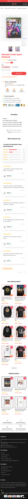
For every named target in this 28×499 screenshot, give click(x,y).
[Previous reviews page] (18, 272)
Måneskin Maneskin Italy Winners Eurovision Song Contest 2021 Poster (20, 299)
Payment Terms (4, 468)
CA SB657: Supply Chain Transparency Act (10, 460)
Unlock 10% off (3, 493)
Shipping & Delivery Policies (6, 466)
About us (3, 452)
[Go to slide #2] (17, 48)
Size (2, 64)
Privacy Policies (4, 456)
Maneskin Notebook (22, 8)
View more (14, 368)
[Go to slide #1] (10, 48)
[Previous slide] (2, 27)
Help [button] (25, 497)
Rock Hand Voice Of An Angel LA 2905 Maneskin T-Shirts (7, 299)
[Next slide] (25, 27)
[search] (24, 4)
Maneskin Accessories (10, 8)
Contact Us (3, 472)
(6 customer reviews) (12, 60)
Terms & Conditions (5, 454)
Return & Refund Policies (6, 470)
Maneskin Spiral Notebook (20, 389)
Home (2, 8)
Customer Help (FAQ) (5, 474)
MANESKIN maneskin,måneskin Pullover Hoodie (6, 360)
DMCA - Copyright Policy (6, 458)
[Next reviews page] (25, 272)
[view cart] (26, 4)
